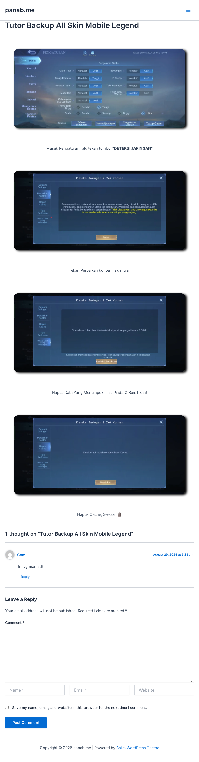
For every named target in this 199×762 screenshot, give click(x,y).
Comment (14, 622)
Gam (21, 555)
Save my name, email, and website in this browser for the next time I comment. (79, 707)
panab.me (20, 10)
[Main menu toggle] (188, 10)
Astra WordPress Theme (137, 747)
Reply (25, 577)
